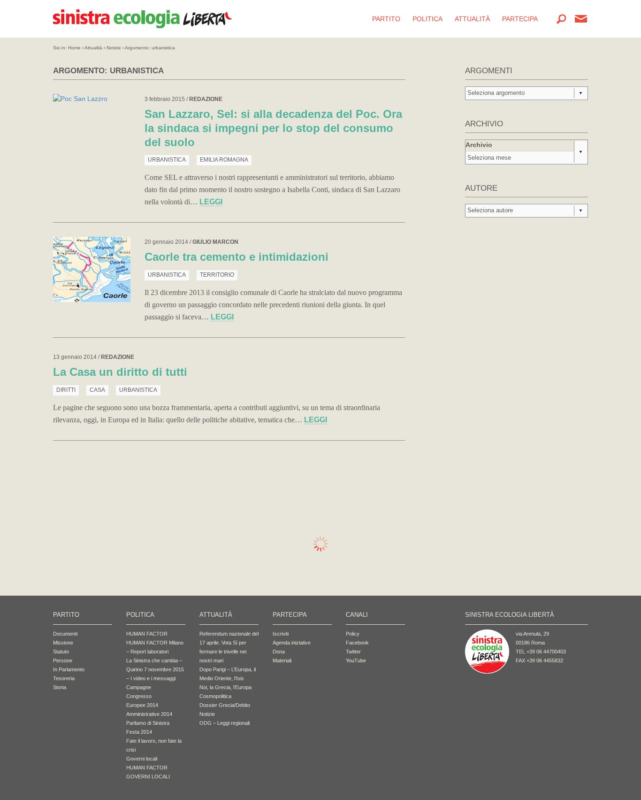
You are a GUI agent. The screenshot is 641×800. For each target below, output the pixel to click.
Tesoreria (64, 678)
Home (74, 47)
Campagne (138, 687)
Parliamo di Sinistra (147, 723)
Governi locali (141, 758)
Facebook (357, 642)
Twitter (353, 651)
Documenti (65, 634)
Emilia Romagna (224, 159)
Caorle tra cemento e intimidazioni (236, 256)
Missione (63, 642)
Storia (59, 687)
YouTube (356, 660)
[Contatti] (581, 19)
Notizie (114, 47)
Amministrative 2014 (149, 714)
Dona (279, 651)
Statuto (61, 651)
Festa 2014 (139, 732)
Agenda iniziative (292, 642)
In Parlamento (68, 669)
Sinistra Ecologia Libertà (142, 18)
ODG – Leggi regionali (224, 723)
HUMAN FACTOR (147, 634)
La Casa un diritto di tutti (120, 371)
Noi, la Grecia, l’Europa (225, 687)
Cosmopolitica (215, 696)
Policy (352, 634)
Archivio (478, 144)
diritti (66, 390)
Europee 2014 (142, 705)
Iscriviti (281, 634)
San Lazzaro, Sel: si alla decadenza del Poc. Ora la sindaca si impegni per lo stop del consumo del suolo (273, 128)
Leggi (210, 202)
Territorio (217, 275)
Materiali (282, 660)
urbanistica (167, 159)
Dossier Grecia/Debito (224, 705)
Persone (62, 660)
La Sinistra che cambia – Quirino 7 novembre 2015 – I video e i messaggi (155, 669)
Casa (97, 390)
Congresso (139, 696)
